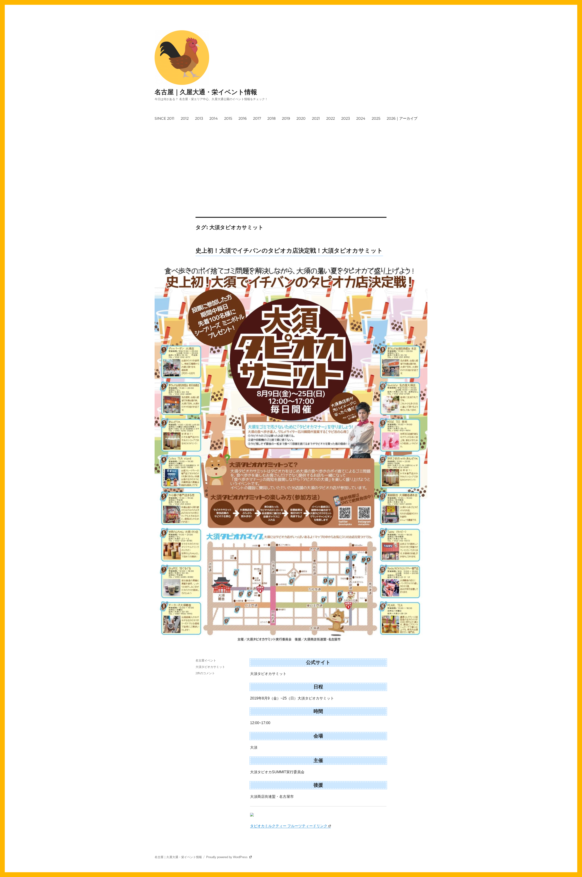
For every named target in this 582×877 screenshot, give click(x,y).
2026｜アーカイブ (402, 118)
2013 (199, 118)
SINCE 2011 (164, 118)
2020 (301, 118)
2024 (360, 118)
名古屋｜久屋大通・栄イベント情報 (206, 92)
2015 (228, 118)
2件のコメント (205, 673)
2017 (257, 118)
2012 (185, 118)
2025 (376, 118)
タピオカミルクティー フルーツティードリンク (288, 826)
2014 (213, 118)
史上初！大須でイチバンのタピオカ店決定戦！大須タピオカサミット (289, 250)
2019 (286, 118)
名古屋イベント (206, 660)
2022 (330, 118)
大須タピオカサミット (210, 667)
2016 (242, 118)
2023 (345, 118)
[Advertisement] (292, 158)
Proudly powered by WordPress (227, 857)
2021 (316, 118)
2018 (271, 118)
